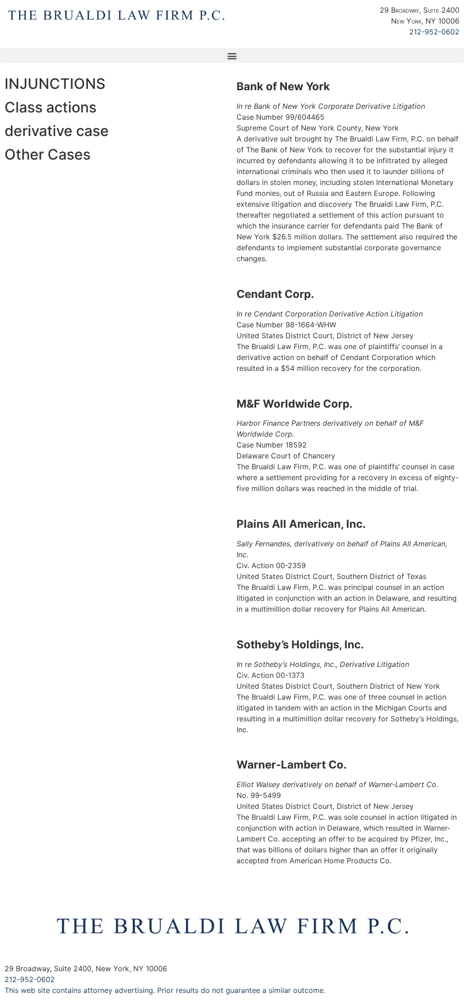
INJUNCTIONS (55, 83)
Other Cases (48, 154)
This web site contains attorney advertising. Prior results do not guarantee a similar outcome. (165, 990)
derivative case (57, 131)
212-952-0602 (434, 31)
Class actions (51, 107)
